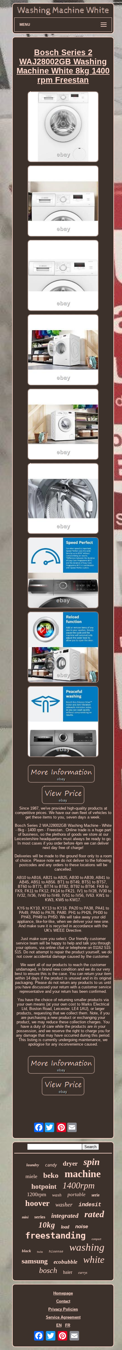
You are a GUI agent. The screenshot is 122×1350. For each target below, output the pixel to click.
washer (64, 1204)
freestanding (55, 1236)
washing (87, 1247)
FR (67, 1325)
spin (92, 1161)
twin (40, 1251)
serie (95, 1195)
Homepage (63, 1293)
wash (57, 1195)
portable (77, 1194)
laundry (32, 1165)
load (65, 1226)
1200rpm (36, 1194)
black (26, 1251)
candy (51, 1165)
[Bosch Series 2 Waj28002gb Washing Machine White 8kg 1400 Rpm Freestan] (63, 127)
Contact (63, 1301)
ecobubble (65, 1262)
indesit (89, 1204)
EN (59, 1325)
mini (25, 1217)
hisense (56, 1251)
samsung (35, 1261)
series (39, 1217)
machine (83, 1173)
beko (51, 1175)
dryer (70, 1163)
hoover (37, 1203)
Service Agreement (63, 1317)
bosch (48, 1270)
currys (82, 1273)
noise (81, 1226)
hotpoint (44, 1186)
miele (31, 1176)
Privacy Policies (63, 1309)
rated (94, 1214)
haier (67, 1272)
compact (96, 1239)
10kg (46, 1224)
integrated (64, 1215)
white (94, 1259)
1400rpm (78, 1185)
